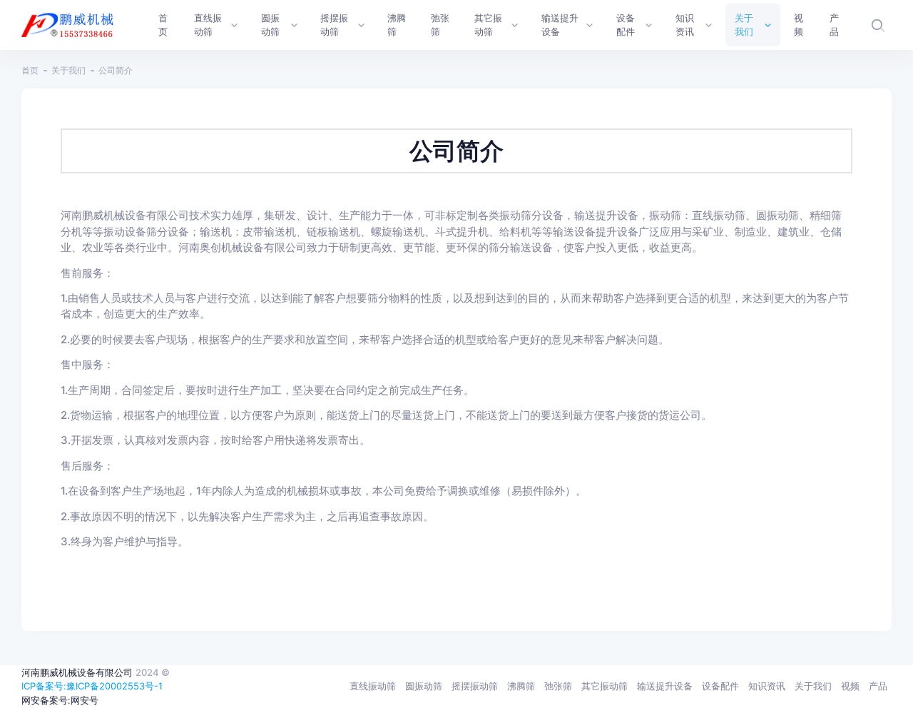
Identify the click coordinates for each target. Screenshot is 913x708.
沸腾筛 (521, 686)
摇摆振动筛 (475, 686)
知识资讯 (766, 686)
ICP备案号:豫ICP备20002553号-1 (92, 686)
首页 (30, 70)
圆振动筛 (423, 686)
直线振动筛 (373, 686)
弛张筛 (558, 686)
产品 (878, 686)
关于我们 (68, 70)
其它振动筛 (604, 686)
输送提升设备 (665, 686)
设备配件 (720, 686)
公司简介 (115, 70)
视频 (850, 686)
